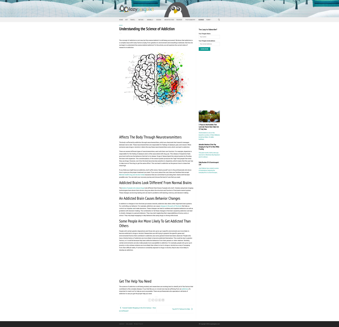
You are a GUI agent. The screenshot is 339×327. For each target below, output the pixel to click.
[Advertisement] (156, 121)
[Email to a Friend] (156, 300)
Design (158, 20)
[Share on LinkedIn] (163, 300)
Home (121, 20)
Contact (122, 324)
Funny (208, 20)
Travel (132, 20)
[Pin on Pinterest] (159, 300)
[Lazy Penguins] (136, 8)
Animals (150, 20)
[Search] (219, 20)
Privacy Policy (138, 324)
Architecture (169, 20)
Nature (140, 20)
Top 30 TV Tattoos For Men (181, 309)
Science (201, 20)
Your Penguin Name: (205, 33)
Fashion (179, 20)
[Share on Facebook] (149, 300)
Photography (190, 20)
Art (126, 20)
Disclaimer (129, 324)
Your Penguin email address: (207, 41)
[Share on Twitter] (153, 300)
